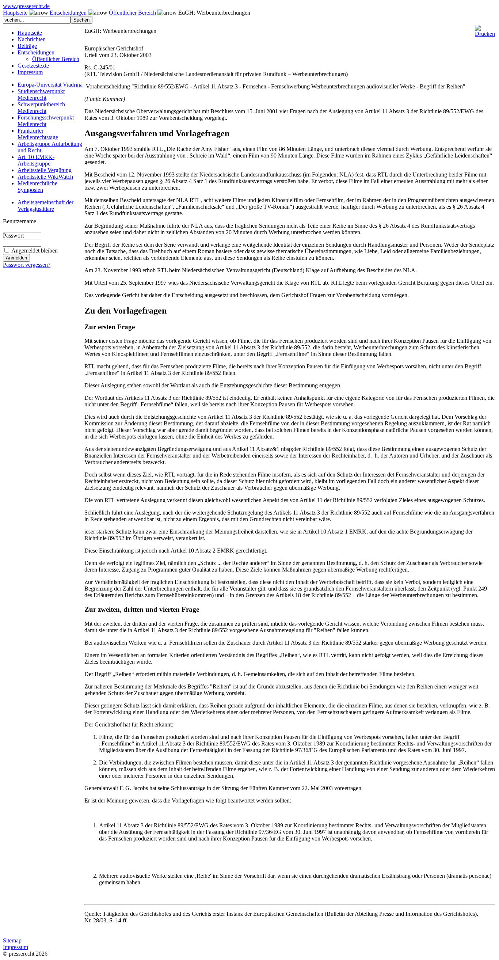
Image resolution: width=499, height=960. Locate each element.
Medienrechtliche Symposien (37, 186)
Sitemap (12, 940)
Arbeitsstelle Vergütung (45, 170)
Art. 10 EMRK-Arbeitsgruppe (36, 160)
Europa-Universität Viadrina (50, 84)
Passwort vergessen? (26, 265)
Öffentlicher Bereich (132, 13)
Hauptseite (15, 13)
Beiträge (27, 46)
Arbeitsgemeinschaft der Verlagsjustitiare (45, 205)
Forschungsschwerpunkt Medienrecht (46, 120)
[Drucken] (485, 28)
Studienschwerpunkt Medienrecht (41, 94)
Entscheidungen (68, 13)
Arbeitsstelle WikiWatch (45, 177)
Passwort (13, 235)
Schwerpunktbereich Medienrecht (41, 107)
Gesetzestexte (33, 65)
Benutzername (19, 221)
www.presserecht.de (26, 6)
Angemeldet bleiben (34, 250)
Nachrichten (32, 39)
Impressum (30, 72)
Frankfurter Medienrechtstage (38, 134)
